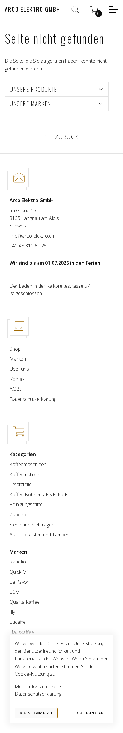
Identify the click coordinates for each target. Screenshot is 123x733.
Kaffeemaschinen (28, 464)
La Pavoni (20, 582)
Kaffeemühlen (24, 474)
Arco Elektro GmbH (32, 9)
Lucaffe (18, 622)
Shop (15, 349)
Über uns (19, 369)
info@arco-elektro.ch (32, 235)
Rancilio (18, 561)
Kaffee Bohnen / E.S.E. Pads (39, 494)
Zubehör (19, 514)
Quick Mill (20, 572)
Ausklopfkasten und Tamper (39, 534)
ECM (15, 592)
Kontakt (18, 379)
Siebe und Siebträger (31, 524)
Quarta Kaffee (25, 602)
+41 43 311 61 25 (28, 245)
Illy (12, 612)
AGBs (16, 389)
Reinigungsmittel (27, 504)
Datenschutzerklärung (33, 399)
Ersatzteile (21, 484)
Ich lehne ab (89, 713)
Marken (18, 358)
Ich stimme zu (36, 713)
